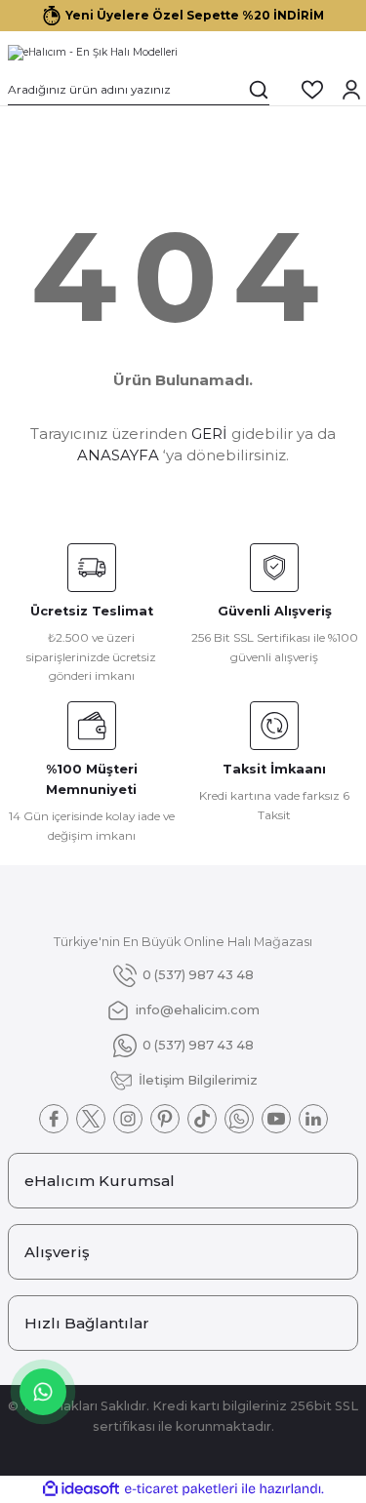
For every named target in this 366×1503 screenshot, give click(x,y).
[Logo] (93, 52)
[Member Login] (351, 89)
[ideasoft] (81, 1489)
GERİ (209, 433)
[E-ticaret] (181, 1489)
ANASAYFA (118, 455)
